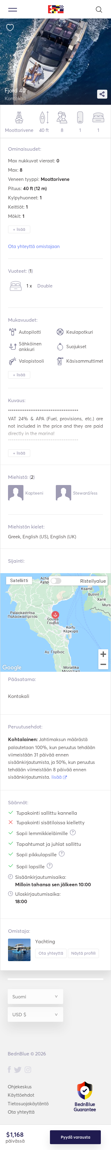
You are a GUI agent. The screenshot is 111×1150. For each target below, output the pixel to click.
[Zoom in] (103, 654)
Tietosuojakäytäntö (28, 1104)
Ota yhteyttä (51, 953)
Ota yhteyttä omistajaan (34, 246)
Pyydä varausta (75, 1137)
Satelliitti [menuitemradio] (19, 580)
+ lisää (19, 229)
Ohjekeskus (20, 1087)
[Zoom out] (103, 665)
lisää (57, 777)
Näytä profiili (83, 953)
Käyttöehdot (21, 1095)
